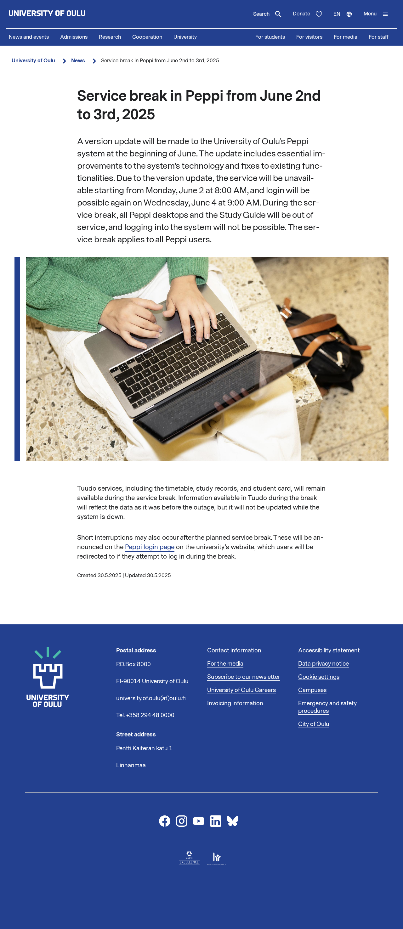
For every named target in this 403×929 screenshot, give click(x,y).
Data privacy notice (323, 664)
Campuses (312, 690)
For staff (379, 37)
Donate (301, 13)
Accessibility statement (329, 650)
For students (270, 37)
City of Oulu (313, 724)
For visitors (309, 37)
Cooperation (147, 37)
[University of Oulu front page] (62, 14)
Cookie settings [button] (318, 677)
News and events (29, 37)
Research (110, 37)
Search (261, 14)
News (78, 60)
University (185, 37)
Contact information (234, 650)
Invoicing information (235, 703)
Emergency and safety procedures (327, 707)
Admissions (74, 37)
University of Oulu (33, 60)
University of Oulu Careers (241, 690)
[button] (376, 14)
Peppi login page (149, 547)
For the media (225, 664)
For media (345, 37)
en (345, 19)
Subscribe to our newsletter (243, 677)
